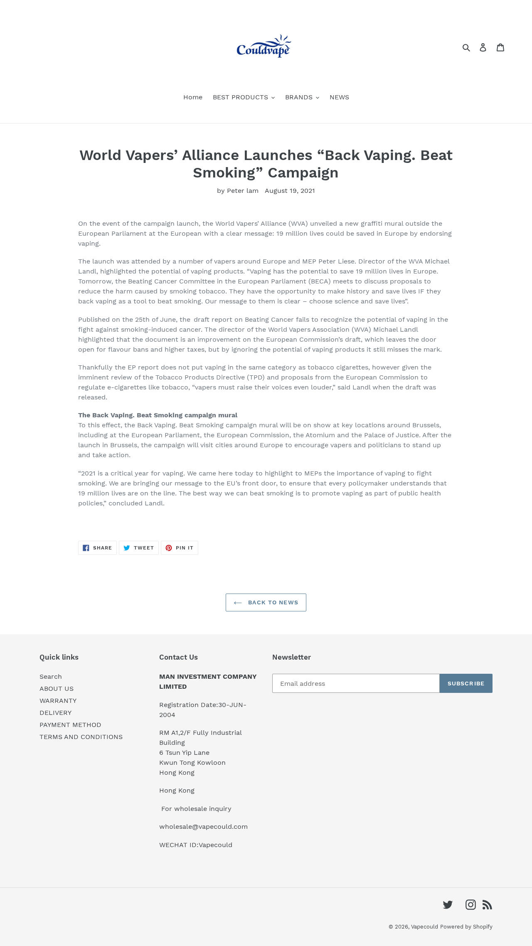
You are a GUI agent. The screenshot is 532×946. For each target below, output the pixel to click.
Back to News (272, 602)
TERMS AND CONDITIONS (81, 737)
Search (50, 676)
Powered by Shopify (466, 927)
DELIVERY (55, 713)
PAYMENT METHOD (70, 725)
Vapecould (424, 927)
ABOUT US (56, 688)
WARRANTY (57, 701)
